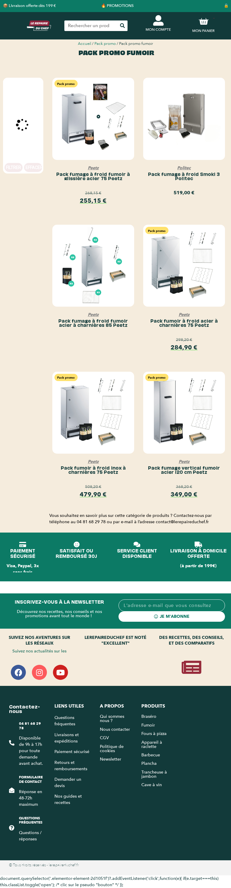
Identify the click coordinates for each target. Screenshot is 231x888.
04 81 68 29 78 (30, 725)
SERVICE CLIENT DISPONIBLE (137, 553)
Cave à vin (151, 785)
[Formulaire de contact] (11, 790)
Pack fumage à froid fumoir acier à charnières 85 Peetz (93, 322)
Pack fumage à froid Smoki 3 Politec (184, 175)
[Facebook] (18, 672)
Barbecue (150, 755)
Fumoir (148, 725)
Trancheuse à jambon (154, 774)
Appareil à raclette (151, 744)
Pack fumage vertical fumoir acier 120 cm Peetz (184, 469)
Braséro (148, 716)
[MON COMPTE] (158, 20)
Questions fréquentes (30, 820)
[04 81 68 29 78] (11, 743)
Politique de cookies (112, 749)
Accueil (84, 43)
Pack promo (105, 43)
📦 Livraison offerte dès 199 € (29, 5)
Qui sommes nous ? (112, 719)
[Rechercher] (122, 25)
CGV (104, 738)
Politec (184, 168)
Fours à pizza (154, 733)
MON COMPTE (158, 29)
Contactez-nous (24, 708)
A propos (112, 706)
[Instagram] (39, 672)
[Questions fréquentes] (11, 827)
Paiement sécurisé (71, 752)
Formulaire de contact (31, 779)
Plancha (149, 763)
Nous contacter (115, 729)
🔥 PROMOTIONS (117, 5)
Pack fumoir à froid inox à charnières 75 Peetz (93, 469)
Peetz (93, 168)
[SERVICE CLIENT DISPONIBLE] (137, 545)
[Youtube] (60, 672)
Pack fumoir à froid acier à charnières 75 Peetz (184, 322)
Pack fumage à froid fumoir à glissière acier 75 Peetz (93, 175)
